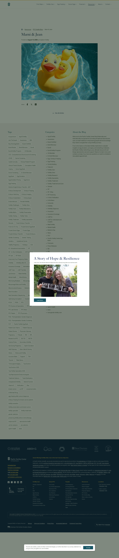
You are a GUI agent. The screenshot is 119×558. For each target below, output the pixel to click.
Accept (88, 547)
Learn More (40, 300)
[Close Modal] (88, 251)
